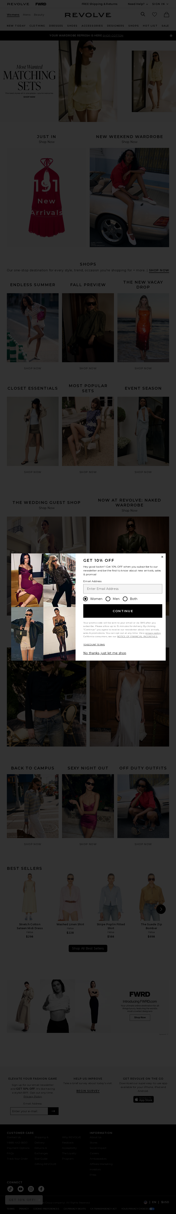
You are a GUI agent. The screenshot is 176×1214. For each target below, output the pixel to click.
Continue (123, 611)
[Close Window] (162, 556)
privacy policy (153, 633)
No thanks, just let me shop (104, 653)
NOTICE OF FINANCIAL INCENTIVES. (137, 636)
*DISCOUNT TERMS (94, 644)
